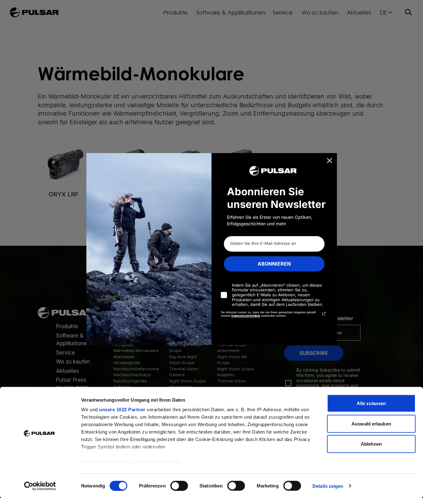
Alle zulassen (371, 403)
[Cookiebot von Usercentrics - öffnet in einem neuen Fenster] (40, 486)
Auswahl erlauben (371, 423)
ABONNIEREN (274, 264)
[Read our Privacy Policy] (324, 313)
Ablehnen (371, 444)
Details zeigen (327, 485)
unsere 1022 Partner (122, 409)
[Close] (329, 160)
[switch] (179, 486)
